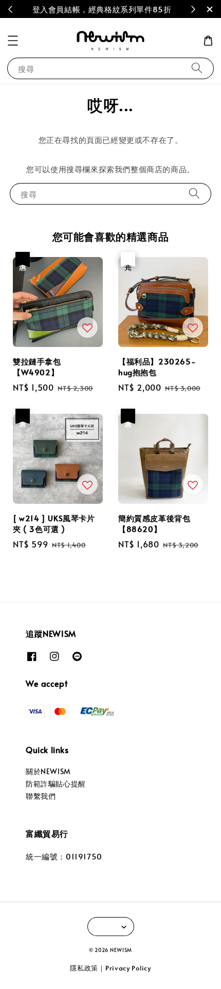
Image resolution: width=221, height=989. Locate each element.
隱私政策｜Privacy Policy (110, 968)
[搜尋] (196, 68)
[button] (13, 40)
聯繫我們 (41, 796)
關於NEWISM (48, 771)
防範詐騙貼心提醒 (56, 784)
